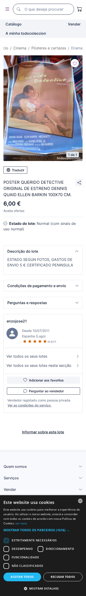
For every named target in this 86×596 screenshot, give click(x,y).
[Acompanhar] (75, 63)
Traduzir (18, 170)
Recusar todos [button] (63, 577)
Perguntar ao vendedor (46, 391)
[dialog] (43, 545)
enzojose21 (17, 321)
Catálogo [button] (14, 24)
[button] (43, 251)
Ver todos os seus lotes (26, 356)
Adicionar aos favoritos (46, 380)
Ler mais (21, 523)
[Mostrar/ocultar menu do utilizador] (6, 9)
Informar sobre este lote (43, 432)
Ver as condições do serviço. (29, 405)
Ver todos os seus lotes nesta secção (38, 365)
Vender (74, 24)
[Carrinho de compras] (79, 9)
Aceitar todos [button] (22, 577)
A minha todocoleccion (26, 33)
